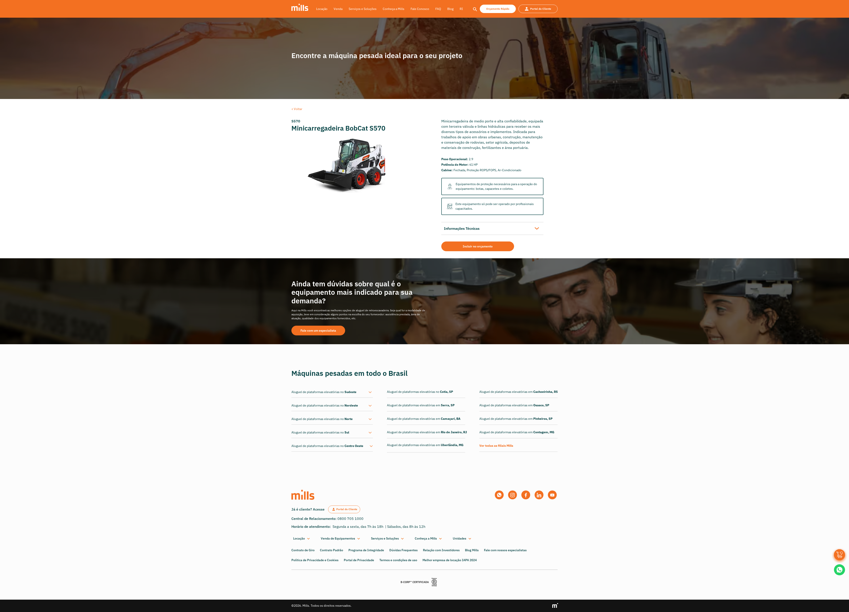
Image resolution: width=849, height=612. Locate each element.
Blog (450, 9)
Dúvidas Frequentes (403, 550)
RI (461, 9)
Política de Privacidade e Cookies (314, 560)
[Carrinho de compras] (839, 554)
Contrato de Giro (303, 550)
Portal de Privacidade (359, 560)
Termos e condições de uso (398, 560)
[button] (301, 538)
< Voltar (296, 109)
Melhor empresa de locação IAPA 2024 (450, 560)
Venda (338, 9)
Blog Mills (472, 550)
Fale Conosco (420, 9)
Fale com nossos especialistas (505, 550)
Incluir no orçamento (478, 246)
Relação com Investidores (441, 550)
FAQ (438, 9)
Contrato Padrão (331, 550)
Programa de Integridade (366, 550)
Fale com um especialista (318, 331)
